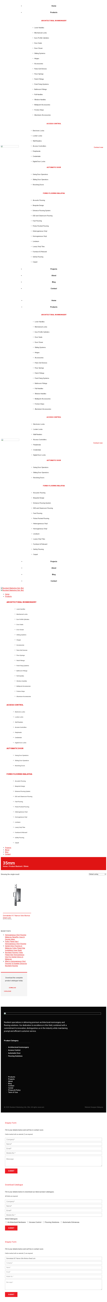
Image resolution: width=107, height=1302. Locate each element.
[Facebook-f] (6, 1064)
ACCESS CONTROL (54, 124)
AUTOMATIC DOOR (54, 167)
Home (5, 866)
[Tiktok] (21, 1064)
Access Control (35, 1222)
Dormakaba (8, 919)
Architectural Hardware (17, 1222)
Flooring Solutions (52, 1222)
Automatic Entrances (71, 1222)
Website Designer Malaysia (94, 1107)
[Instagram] (14, 1064)
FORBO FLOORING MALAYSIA (54, 193)
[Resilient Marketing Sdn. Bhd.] (12, 588)
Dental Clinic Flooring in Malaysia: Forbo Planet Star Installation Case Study (15, 948)
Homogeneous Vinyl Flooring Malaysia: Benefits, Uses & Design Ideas (15, 937)
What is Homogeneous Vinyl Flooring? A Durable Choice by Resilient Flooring (16, 963)
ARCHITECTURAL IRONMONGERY (53, 21)
